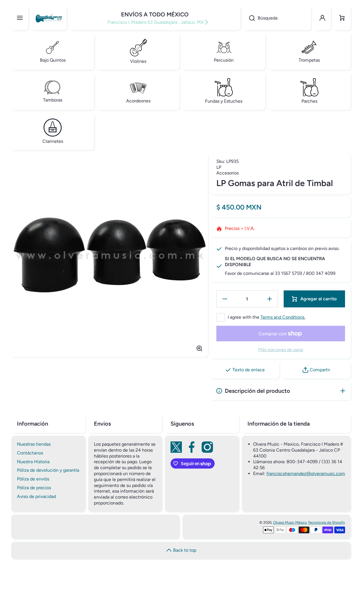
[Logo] (49, 18)
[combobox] (277, 18)
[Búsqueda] (249, 18)
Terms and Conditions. (282, 317)
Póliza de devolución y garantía (48, 470)
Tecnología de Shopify (326, 522)
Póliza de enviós (33, 479)
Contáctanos (30, 453)
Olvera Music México (290, 522)
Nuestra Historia (33, 461)
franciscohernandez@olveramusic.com (305, 473)
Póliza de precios (34, 487)
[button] (342, 18)
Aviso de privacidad (36, 496)
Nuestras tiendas (34, 444)
